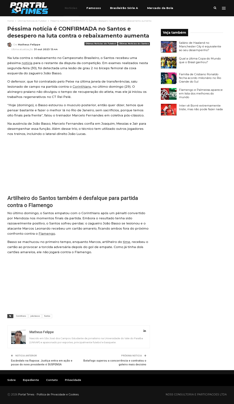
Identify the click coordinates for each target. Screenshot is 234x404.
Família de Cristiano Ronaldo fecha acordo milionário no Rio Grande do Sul (200, 77)
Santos (47, 316)
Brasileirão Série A (124, 8)
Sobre (11, 380)
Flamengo (47, 233)
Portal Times (26, 394)
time (126, 242)
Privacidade (73, 380)
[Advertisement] (78, 165)
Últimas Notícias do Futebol (101, 43)
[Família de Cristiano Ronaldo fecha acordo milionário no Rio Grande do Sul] (169, 78)
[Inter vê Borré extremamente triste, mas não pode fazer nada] (169, 110)
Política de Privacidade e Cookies (58, 394)
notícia (27, 63)
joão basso (35, 316)
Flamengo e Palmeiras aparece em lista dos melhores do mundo (201, 93)
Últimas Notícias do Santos (134, 43)
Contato (52, 380)
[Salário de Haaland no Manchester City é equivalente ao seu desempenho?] (169, 47)
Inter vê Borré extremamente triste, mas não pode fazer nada (201, 107)
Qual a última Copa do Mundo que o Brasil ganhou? (200, 60)
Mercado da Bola (160, 8)
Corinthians (82, 86)
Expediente (31, 380)
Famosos (93, 8)
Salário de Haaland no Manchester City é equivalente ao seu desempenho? (200, 46)
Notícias (71, 8)
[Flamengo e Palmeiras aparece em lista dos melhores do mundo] (169, 94)
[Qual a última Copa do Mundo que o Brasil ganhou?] (169, 62)
